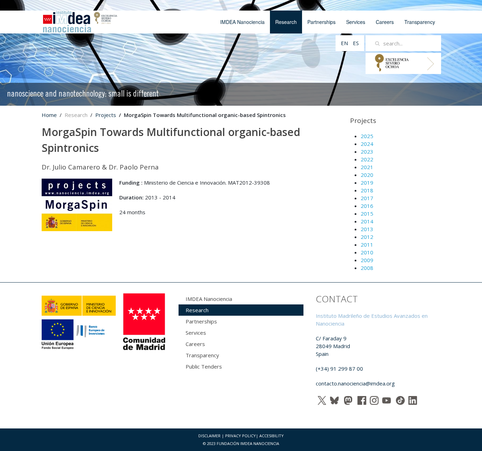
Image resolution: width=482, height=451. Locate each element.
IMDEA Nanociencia (242, 21)
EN (345, 43)
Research (286, 21)
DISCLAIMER (209, 435)
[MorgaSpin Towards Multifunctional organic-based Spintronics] (77, 204)
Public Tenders (204, 366)
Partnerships (321, 21)
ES (356, 43)
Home (49, 114)
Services (355, 21)
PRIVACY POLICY (240, 435)
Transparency (419, 21)
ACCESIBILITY (271, 435)
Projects (105, 114)
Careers (385, 21)
